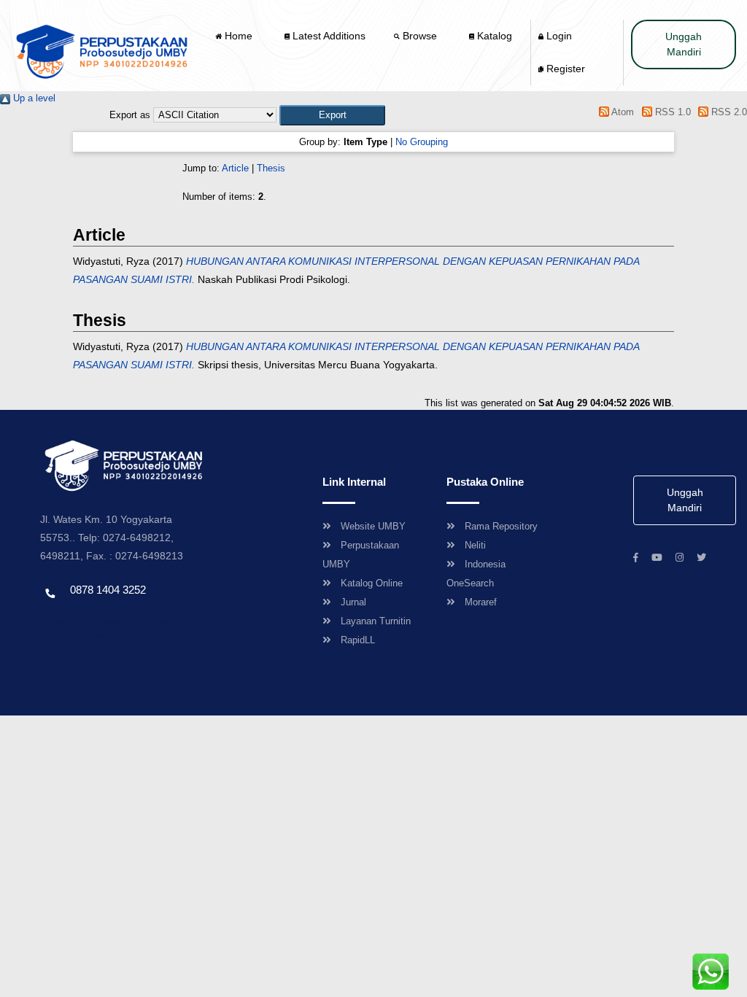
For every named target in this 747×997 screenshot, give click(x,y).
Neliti (475, 545)
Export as (129, 114)
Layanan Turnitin (376, 621)
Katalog (493, 36)
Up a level (32, 98)
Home (238, 36)
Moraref (481, 602)
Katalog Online (372, 583)
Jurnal (353, 602)
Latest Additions (327, 36)
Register (564, 68)
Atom (621, 111)
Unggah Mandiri (683, 44)
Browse (420, 36)
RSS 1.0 (671, 111)
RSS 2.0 (727, 111)
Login (557, 36)
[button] (332, 115)
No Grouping (421, 141)
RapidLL (358, 640)
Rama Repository (501, 526)
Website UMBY (373, 526)
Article (235, 168)
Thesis (271, 168)
